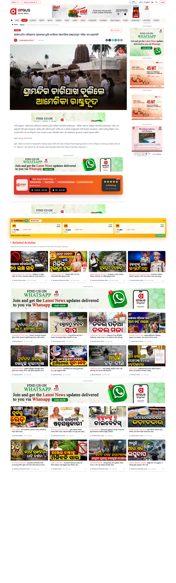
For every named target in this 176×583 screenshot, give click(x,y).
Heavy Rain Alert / (96, 368)
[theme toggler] (152, 2)
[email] (118, 40)
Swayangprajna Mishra (26, 40)
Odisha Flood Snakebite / (59, 335)
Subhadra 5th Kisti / (58, 274)
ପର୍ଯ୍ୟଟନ (58, 20)
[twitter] (109, 40)
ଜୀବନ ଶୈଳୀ (147, 20)
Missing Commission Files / (60, 429)
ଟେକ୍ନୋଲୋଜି (92, 20)
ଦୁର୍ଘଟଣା (42, 20)
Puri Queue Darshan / (19, 463)
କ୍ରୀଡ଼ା (83, 20)
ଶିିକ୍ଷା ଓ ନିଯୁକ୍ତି (115, 20)
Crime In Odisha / (18, 368)
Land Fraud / (133, 368)
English (147, 2)
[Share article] (46, 280)
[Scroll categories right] (164, 20)
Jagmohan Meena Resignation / (140, 274)
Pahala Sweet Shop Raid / (137, 429)
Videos (14, 2)
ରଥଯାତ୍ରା (33, 20)
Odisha (22, 25)
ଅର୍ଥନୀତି (75, 20)
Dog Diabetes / (95, 429)
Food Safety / (16, 429)
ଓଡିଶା (26, 138)
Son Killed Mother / (96, 463)
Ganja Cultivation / (57, 463)
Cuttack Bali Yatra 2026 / (98, 335)
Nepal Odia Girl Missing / (98, 274)
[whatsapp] (112, 40)
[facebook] (106, 40)
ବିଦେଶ (67, 20)
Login (162, 2)
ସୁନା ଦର (50, 20)
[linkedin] (115, 40)
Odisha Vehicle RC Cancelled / (22, 274)
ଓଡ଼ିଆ (140, 2)
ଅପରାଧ (126, 20)
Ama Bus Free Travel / (136, 335)
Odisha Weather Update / (138, 463)
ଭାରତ (17, 20)
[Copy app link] (121, 40)
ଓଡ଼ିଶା (24, 20)
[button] (36, 228)
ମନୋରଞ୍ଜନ (103, 20)
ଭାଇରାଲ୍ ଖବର (135, 20)
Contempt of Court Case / (20, 335)
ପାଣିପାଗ (156, 20)
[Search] (156, 2)
